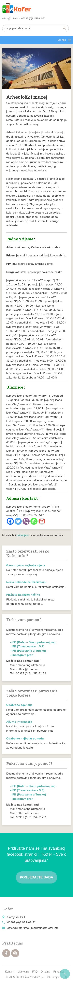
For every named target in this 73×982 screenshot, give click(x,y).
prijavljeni (23, 535)
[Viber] (26, 521)
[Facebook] (10, 521)
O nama (45, 971)
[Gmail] (41, 521)
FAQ (35, 971)
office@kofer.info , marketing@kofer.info (33, 927)
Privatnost (59, 971)
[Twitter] (18, 521)
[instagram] (15, 953)
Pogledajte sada (36, 877)
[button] (62, 40)
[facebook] (6, 953)
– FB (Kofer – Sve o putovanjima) (33, 642)
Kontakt (9, 971)
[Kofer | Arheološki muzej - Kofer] (16, 8)
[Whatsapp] (34, 521)
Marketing (23, 971)
